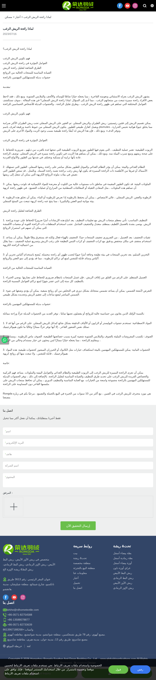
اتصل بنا (77, 587)
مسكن (8, 16)
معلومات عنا (80, 572)
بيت (75, 553)
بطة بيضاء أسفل (122, 553)
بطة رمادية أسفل (123, 558)
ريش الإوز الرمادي (123, 587)
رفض (140, 669)
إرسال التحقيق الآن (78, 525)
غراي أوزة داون (121, 568)
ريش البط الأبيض (122, 572)
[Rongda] (4, 340)
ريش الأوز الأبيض (122, 582)
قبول (118, 669)
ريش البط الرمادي (123, 577)
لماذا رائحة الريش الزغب (37, 16)
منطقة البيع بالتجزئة (84, 568)
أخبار (18, 16)
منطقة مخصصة (82, 563)
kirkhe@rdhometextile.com (23, 609)
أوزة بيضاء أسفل (122, 563)
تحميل (76, 582)
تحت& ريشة (80, 558)
